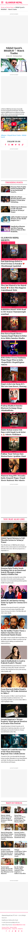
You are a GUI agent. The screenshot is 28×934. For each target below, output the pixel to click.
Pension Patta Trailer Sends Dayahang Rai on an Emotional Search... (18, 189)
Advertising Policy (6, 928)
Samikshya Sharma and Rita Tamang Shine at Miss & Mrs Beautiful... (18, 229)
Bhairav (4, 135)
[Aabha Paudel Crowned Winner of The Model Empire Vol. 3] (5, 219)
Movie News (10, 7)
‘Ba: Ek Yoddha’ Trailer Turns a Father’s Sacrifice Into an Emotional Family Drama (13, 633)
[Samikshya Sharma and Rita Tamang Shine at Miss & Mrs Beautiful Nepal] (5, 229)
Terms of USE (5, 927)
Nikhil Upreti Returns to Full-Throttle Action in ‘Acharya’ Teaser (19, 209)
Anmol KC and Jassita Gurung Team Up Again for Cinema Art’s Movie (14, 603)
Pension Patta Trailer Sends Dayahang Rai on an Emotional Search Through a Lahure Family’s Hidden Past (13, 571)
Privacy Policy (13, 927)
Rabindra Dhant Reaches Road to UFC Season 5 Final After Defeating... (18, 199)
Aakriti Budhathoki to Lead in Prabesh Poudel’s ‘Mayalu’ (13, 662)
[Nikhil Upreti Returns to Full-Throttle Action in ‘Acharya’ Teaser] (5, 209)
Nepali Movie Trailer (14, 135)
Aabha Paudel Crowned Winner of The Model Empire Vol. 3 (19, 218)
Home (3, 7)
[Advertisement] (14, 29)
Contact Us (14, 928)
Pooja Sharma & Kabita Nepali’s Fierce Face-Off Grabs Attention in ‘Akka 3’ (14, 691)
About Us (20, 928)
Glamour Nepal (18, 56)
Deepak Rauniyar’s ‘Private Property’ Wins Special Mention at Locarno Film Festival (14, 721)
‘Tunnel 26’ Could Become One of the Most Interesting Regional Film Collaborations (13, 752)
